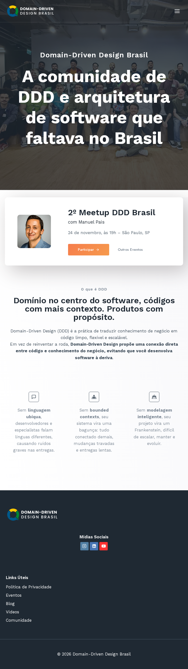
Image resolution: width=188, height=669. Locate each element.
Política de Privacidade (28, 586)
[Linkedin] (94, 546)
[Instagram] (84, 546)
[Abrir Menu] (177, 11)
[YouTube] (103, 546)
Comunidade (19, 620)
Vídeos (12, 611)
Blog (10, 603)
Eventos (14, 595)
